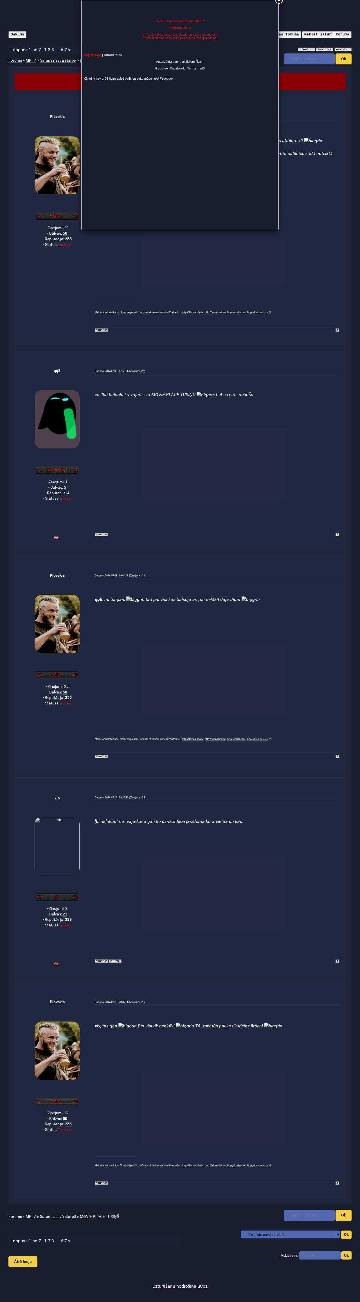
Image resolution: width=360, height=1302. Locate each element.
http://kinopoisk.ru (215, 312)
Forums (15, 60)
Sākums (17, 34)
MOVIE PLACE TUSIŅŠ (99, 1216)
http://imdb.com (236, 312)
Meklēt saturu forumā (326, 34)
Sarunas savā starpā (58, 60)
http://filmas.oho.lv (192, 312)
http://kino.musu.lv (257, 312)
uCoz (202, 1286)
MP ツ (31, 60)
